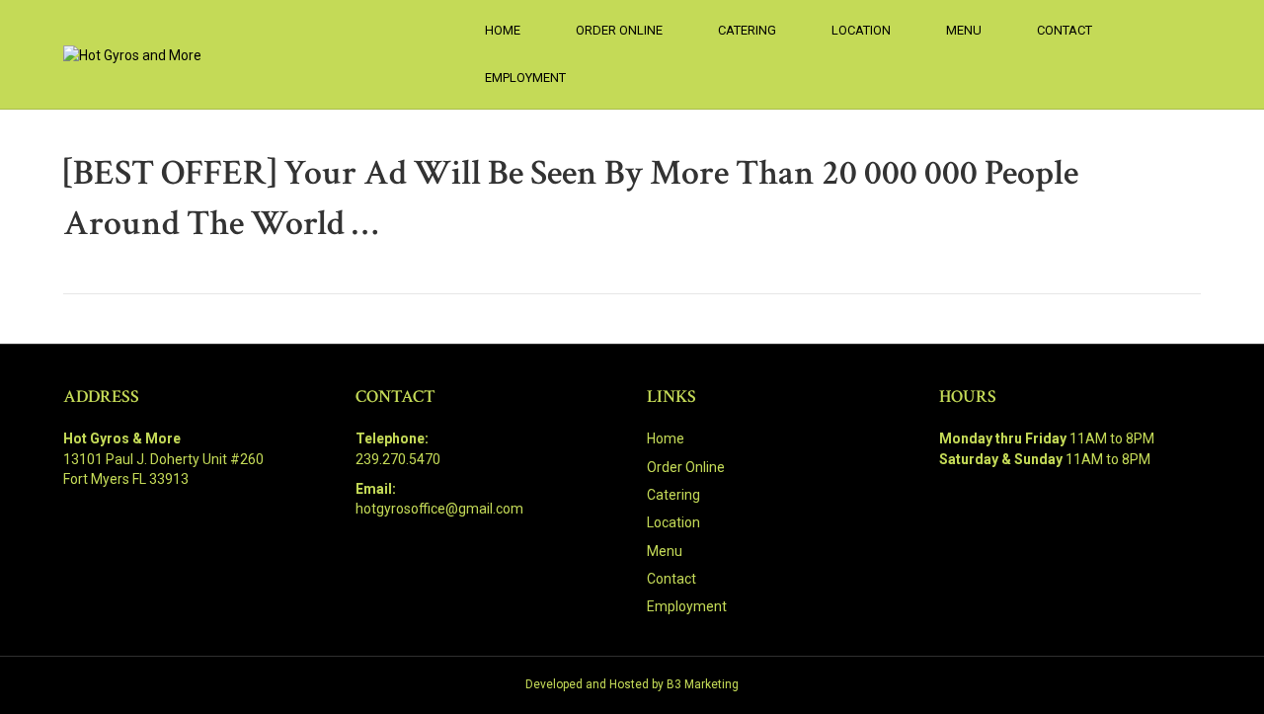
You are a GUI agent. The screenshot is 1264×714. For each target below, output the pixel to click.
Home (502, 30)
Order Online (619, 30)
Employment (525, 77)
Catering (747, 30)
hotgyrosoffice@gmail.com (439, 508)
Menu (964, 30)
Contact (1064, 30)
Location (861, 30)
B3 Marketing (703, 684)
